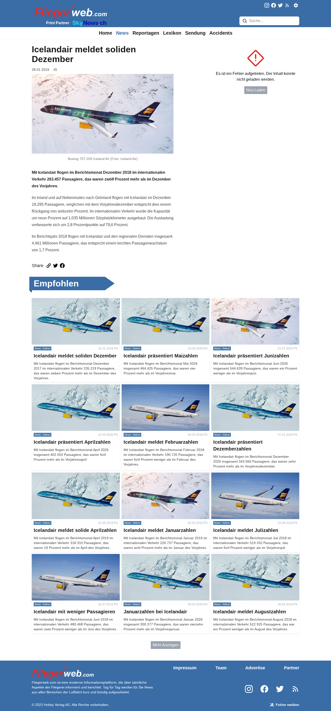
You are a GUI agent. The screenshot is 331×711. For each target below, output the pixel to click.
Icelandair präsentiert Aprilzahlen (60, 387)
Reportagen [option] (146, 33)
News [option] (122, 33)
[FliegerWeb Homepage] (70, 11)
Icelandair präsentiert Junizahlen (239, 301)
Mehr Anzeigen (166, 645)
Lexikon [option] (172, 33)
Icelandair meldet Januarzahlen (149, 475)
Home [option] (105, 33)
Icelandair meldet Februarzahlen (149, 387)
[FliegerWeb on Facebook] (273, 5)
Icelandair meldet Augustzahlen (238, 557)
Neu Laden (255, 90)
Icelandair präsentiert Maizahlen (149, 301)
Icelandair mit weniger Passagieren (62, 557)
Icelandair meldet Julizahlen (235, 475)
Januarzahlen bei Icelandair (145, 557)
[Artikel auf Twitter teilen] (55, 265)
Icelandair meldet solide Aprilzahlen (62, 475)
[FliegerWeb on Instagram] (266, 5)
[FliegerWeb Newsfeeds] (287, 5)
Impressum (185, 667)
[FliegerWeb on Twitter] (280, 5)
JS (55, 69)
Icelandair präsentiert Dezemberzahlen (244, 387)
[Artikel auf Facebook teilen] (62, 265)
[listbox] (105, 33)
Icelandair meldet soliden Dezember (63, 301)
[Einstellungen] (295, 5)
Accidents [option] (220, 33)
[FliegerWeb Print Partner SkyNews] (88, 22)
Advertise (255, 667)
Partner (291, 667)
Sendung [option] (195, 33)
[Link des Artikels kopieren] (48, 265)
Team (221, 667)
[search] (244, 20)
